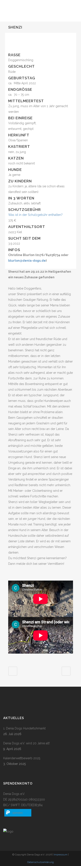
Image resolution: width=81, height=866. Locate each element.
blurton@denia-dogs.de (27, 260)
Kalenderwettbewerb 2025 (21, 758)
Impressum (60, 854)
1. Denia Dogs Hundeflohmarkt (24, 728)
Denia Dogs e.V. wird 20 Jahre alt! (26, 743)
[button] (17, 813)
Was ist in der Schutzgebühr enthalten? (35, 214)
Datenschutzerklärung (40, 862)
